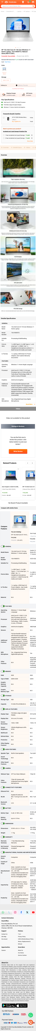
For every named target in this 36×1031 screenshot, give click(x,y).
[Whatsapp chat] (30, 1015)
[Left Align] (33, 6)
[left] (27, 463)
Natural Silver (4, 73)
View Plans (7, 62)
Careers (3, 950)
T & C (19, 934)
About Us (20, 950)
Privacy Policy (22, 936)
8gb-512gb (6, 80)
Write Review (18, 451)
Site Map (3, 936)
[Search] (20, 2)
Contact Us (4, 934)
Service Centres (22, 955)
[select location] (24, 2)
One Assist (4, 939)
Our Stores (21, 953)
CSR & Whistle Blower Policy (25, 939)
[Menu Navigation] (2, 2)
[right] (32, 463)
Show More (30, 141)
